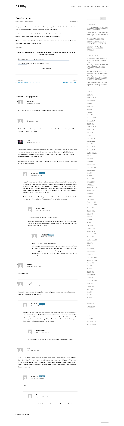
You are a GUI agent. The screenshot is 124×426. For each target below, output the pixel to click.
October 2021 (91, 141)
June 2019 (90, 173)
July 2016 (90, 242)
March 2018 (90, 199)
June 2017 (90, 216)
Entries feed (90, 318)
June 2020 (90, 158)
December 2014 (91, 277)
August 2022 (91, 129)
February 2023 (91, 126)
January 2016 (91, 251)
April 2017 (90, 222)
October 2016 (91, 237)
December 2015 (91, 254)
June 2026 (90, 94)
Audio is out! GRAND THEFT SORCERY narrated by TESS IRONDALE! (95, 48)
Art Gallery (95, 6)
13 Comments (73, 21)
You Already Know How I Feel (95, 38)
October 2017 (91, 208)
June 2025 (90, 103)
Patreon (105, 6)
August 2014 (91, 286)
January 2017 (91, 231)
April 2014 (90, 298)
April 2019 (90, 176)
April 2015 (90, 269)
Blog (79, 6)
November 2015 (92, 257)
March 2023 (90, 123)
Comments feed (91, 321)
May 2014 (90, 295)
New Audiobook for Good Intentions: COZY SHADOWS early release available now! (97, 34)
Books (86, 6)
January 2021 (91, 147)
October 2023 (91, 121)
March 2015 (90, 271)
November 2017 (92, 205)
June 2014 (90, 292)
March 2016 (90, 248)
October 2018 (91, 184)
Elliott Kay (21, 6)
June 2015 (90, 266)
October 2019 (91, 170)
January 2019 (91, 181)
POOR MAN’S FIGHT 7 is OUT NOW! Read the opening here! (97, 28)
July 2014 (90, 289)
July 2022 (90, 132)
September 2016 (92, 240)
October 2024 (91, 106)
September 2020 (92, 152)
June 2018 (90, 193)
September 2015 (92, 260)
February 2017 (91, 228)
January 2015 (91, 274)
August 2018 (91, 190)
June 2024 (90, 109)
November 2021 (92, 138)
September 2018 (92, 187)
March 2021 (90, 144)
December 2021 (91, 135)
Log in (88, 315)
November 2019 (92, 167)
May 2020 (90, 161)
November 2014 (92, 280)
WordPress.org (91, 324)
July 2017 (90, 213)
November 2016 (92, 234)
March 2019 (90, 179)
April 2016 (90, 245)
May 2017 (90, 219)
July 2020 (90, 155)
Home (73, 6)
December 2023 (91, 118)
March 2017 (90, 225)
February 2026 (91, 97)
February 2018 (91, 202)
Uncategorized (29, 21)
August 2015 (91, 263)
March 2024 (90, 115)
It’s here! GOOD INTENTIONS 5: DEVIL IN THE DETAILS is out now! (97, 42)
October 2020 (91, 150)
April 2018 (90, 196)
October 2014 (91, 283)
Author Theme (104, 422)
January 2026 (91, 100)
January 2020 (91, 164)
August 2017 (91, 211)
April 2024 (90, 112)
